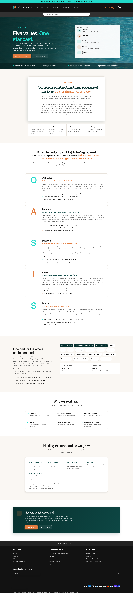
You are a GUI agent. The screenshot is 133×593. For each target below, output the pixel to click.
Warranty (52, 564)
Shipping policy (64, 592)
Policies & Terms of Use (92, 559)
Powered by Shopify (30, 592)
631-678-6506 (45, 527)
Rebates (51, 556)
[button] (37, 7)
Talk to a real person (40, 56)
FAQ (14, 559)
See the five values (21, 56)
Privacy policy (47, 592)
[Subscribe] (38, 573)
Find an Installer (90, 553)
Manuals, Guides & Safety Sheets (58, 553)
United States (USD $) (19, 587)
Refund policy (40, 592)
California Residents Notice (94, 561)
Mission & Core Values (19, 561)
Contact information (74, 592)
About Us (15, 553)
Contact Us (110, 7)
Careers (88, 556)
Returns (51, 559)
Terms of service (56, 592)
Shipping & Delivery (54, 561)
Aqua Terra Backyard (21, 592)
